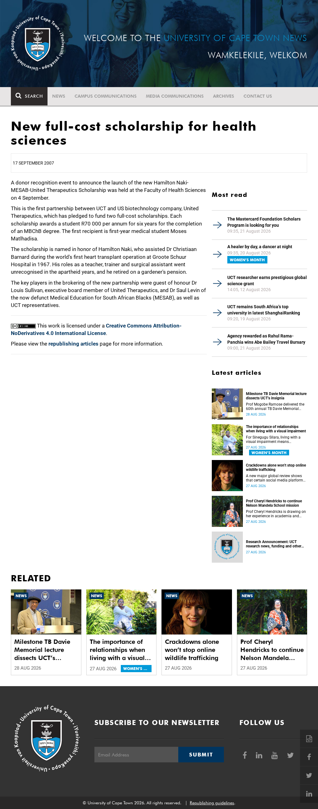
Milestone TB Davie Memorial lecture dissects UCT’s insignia (276, 396)
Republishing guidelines (212, 802)
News (58, 96)
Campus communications (106, 96)
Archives (223, 96)
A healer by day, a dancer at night (259, 246)
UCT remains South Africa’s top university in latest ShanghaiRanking (263, 309)
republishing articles (73, 344)
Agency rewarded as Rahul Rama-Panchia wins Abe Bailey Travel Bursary (266, 339)
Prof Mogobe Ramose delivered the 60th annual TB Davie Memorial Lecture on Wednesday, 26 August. (275, 406)
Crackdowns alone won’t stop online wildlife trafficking (276, 467)
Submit (201, 754)
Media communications (175, 96)
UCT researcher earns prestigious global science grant (267, 280)
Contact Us (257, 96)
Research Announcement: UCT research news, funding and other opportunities (273, 544)
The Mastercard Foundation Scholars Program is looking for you (264, 222)
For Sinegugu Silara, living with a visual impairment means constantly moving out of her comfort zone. (273, 439)
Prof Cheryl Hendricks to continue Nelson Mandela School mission (274, 503)
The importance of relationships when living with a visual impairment (276, 429)
